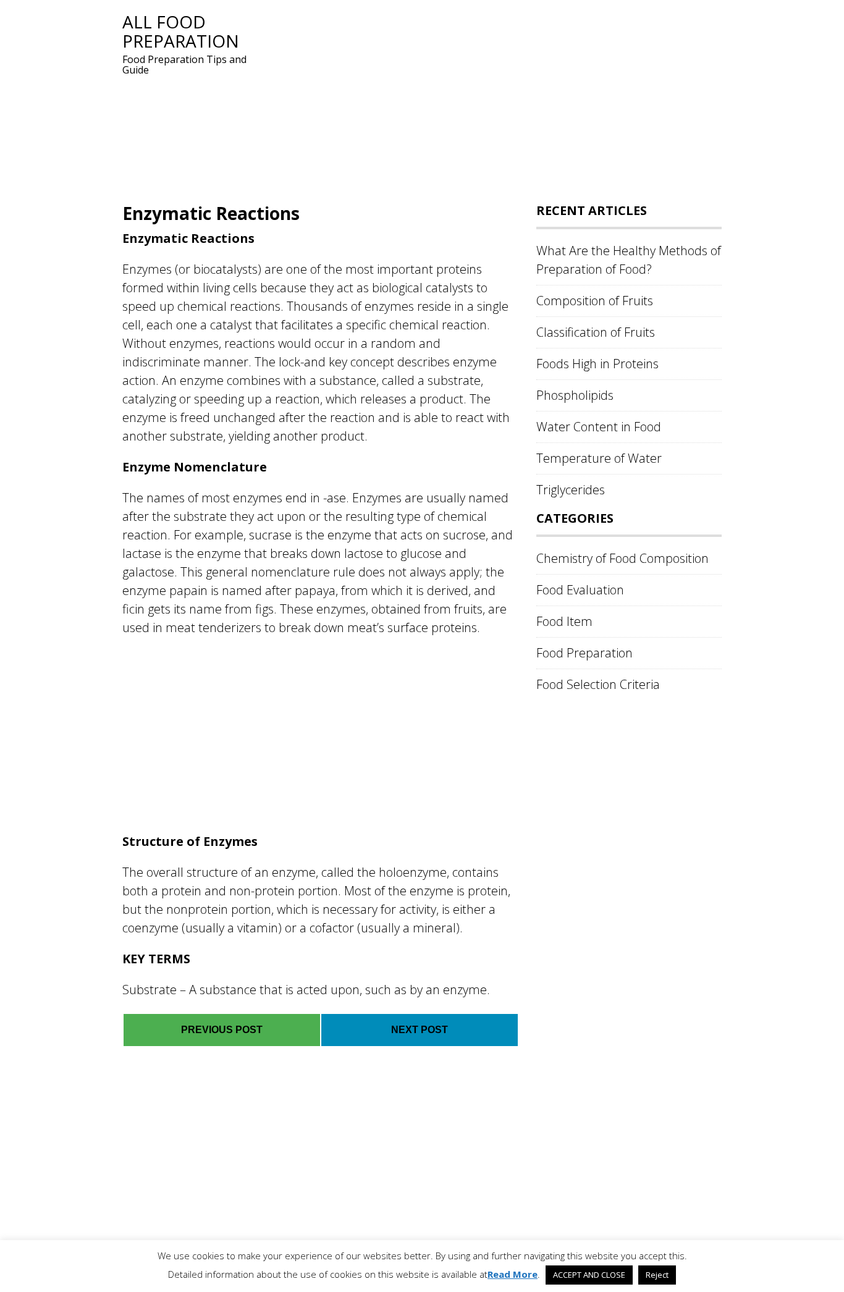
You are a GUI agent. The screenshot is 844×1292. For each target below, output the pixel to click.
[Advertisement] (493, 98)
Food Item (564, 621)
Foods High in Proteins (597, 363)
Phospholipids (575, 395)
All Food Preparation (180, 31)
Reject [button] (657, 1274)
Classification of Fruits (595, 332)
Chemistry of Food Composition (622, 558)
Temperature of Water (599, 458)
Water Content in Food (598, 426)
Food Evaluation (580, 589)
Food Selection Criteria (598, 684)
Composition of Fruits (594, 300)
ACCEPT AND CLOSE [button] (589, 1274)
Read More (512, 1274)
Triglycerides (570, 489)
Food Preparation (584, 652)
